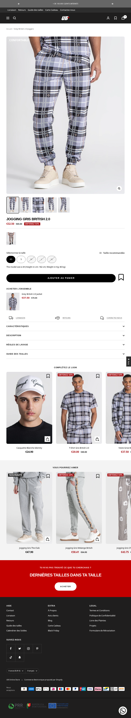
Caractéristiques (17, 326)
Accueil (9, 29)
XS (11, 259)
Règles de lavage (17, 345)
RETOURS (66, 318)
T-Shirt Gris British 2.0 (79, 447)
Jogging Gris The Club (29, 547)
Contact (10, 610)
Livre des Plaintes (97, 620)
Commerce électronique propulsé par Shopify (43, 679)
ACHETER (65, 586)
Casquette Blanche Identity (29, 447)
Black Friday (53, 630)
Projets (92, 625)
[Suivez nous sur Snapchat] (19, 657)
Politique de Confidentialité (102, 615)
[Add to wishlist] (121, 277)
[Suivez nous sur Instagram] (28, 648)
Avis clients (53, 615)
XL (52, 259)
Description (13, 335)
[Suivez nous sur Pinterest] (37, 648)
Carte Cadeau (51, 9)
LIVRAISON (20, 318)
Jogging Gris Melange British (79, 547)
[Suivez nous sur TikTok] (10, 657)
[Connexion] (108, 18)
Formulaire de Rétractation (102, 630)
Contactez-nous (67, 9)
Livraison (12, 9)
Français (30, 670)
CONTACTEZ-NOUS (114, 318)
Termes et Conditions (99, 610)
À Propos (52, 610)
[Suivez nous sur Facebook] (10, 648)
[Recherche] (14, 18)
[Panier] (123, 17)
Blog (50, 620)
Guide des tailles (35, 9)
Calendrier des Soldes (16, 630)
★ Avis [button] (128, 361)
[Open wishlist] (115, 18)
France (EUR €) (14, 670)
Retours (22, 9)
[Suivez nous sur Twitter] (19, 648)
